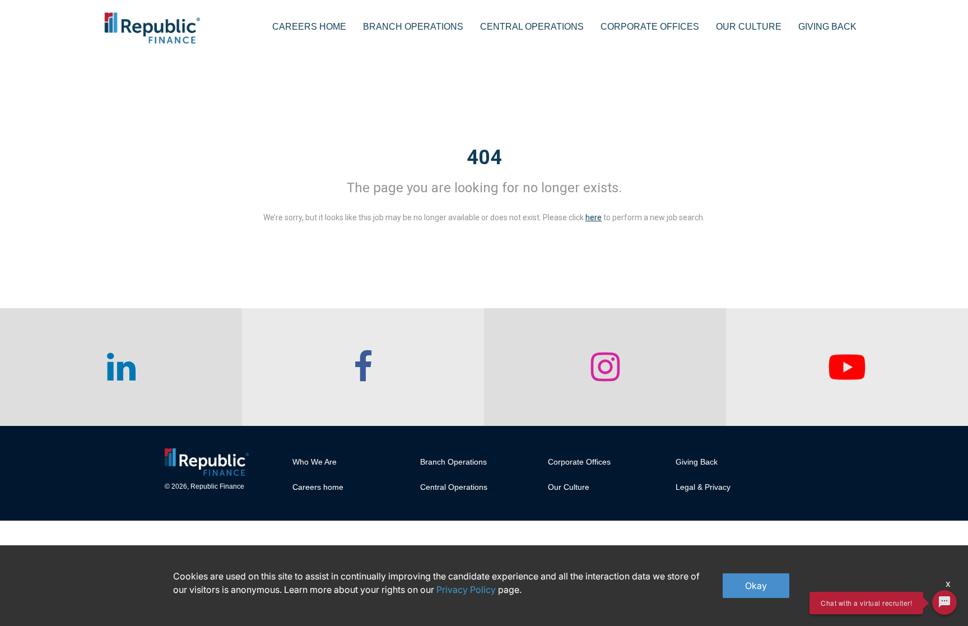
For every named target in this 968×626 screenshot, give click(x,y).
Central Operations (532, 26)
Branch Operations (413, 26)
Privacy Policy (466, 589)
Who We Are (314, 461)
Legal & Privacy (703, 487)
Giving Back (827, 26)
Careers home (317, 487)
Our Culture (748, 26)
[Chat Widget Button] (944, 602)
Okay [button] (756, 585)
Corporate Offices (650, 26)
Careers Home (309, 26)
